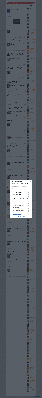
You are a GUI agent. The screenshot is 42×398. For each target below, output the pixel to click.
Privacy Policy (24, 216)
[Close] (30, 181)
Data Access (21, 216)
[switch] (28, 192)
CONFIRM (17, 214)
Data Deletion (18, 216)
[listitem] (21, 191)
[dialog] (21, 199)
